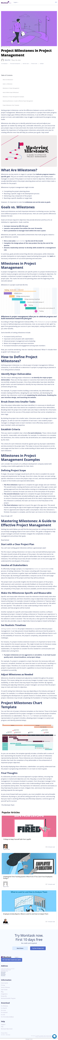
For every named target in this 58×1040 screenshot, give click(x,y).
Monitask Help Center (7, 1029)
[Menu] (56, 2)
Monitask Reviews (3, 972)
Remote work (34, 63)
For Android (4, 1012)
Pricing (3, 985)
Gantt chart (29, 716)
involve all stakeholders (41, 569)
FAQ (2, 1026)
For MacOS (4, 1008)
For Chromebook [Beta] (7, 1017)
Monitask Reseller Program (8, 998)
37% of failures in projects (42, 322)
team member (20, 241)
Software (42, 63)
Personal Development (15, 63)
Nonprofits (4, 996)
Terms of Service (5, 987)
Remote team (26, 63)
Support (3, 1024)
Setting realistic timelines (9, 629)
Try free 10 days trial (38, 948)
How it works (4, 983)
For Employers (4, 63)
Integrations (4, 994)
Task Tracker (4, 989)
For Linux (3, 1010)
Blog (2, 992)
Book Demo (20, 948)
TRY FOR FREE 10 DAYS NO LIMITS (11, 960)
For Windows (4, 1006)
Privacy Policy (4, 1032)
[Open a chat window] (54, 1036)
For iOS (3, 1014)
